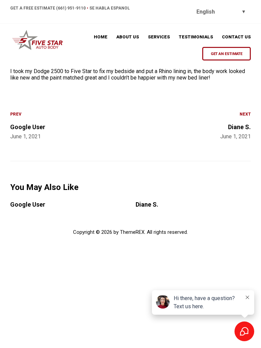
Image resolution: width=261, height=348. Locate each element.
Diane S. (147, 204)
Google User (27, 204)
